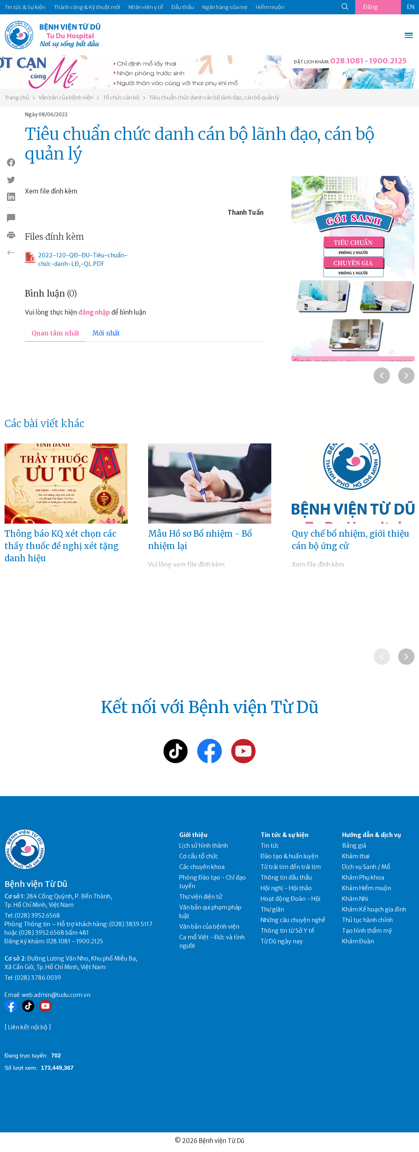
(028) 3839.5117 (131, 924)
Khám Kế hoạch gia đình (374, 909)
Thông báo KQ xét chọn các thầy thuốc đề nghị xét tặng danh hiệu (62, 546)
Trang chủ (17, 97)
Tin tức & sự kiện (285, 835)
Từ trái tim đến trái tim (291, 867)
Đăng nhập (370, 8)
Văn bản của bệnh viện (65, 97)
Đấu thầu (182, 7)
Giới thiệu (193, 835)
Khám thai (355, 856)
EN (410, 7)
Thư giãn (272, 909)
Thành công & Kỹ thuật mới (87, 7)
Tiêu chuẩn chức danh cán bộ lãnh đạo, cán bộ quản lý (214, 97)
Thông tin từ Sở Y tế (287, 930)
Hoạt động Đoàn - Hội (290, 898)
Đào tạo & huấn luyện (289, 856)
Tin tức (270, 845)
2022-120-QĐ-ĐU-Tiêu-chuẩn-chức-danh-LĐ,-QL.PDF (83, 260)
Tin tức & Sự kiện (25, 7)
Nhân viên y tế (145, 7)
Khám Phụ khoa (363, 877)
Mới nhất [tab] (106, 333)
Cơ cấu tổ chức (198, 856)
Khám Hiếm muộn (366, 888)
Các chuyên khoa (202, 867)
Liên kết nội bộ (27, 1027)
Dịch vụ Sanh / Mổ (366, 867)
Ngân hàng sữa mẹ (225, 7)
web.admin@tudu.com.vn (56, 995)
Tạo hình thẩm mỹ (367, 930)
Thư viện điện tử (200, 896)
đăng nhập (94, 312)
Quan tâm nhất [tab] (55, 333)
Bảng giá (354, 845)
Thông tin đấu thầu (286, 877)
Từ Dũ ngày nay (282, 941)
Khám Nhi (355, 898)
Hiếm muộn (270, 7)
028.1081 (346, 60)
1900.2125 (388, 60)
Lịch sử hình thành (203, 845)
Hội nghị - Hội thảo (286, 888)
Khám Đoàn (358, 941)
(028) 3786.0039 (38, 977)
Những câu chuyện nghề (293, 920)
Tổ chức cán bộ (121, 97)
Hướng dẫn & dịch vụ (371, 835)
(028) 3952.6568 (37, 915)
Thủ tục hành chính (367, 920)
